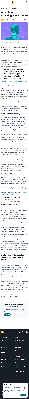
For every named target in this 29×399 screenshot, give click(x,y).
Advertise (17, 351)
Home (2, 356)
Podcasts (3, 344)
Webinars (3, 340)
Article (2, 8)
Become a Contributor (21, 363)
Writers (3, 366)
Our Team (17, 344)
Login (16, 375)
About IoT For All (19, 340)
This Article (14, 8)
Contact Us (18, 378)
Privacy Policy (7, 392)
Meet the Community (20, 359)
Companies (4, 363)
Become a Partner (20, 366)
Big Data (8, 8)
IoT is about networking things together (11, 81)
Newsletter (18, 347)
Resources (4, 347)
